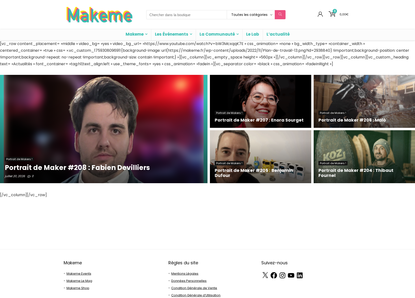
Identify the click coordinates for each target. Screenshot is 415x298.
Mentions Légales (184, 273)
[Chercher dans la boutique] (280, 14)
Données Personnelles (189, 281)
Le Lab (252, 34)
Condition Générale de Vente (194, 288)
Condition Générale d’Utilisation (195, 295)
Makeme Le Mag (79, 281)
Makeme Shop (78, 288)
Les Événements (171, 34)
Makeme (135, 34)
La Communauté (217, 34)
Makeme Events (79, 273)
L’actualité (278, 34)
